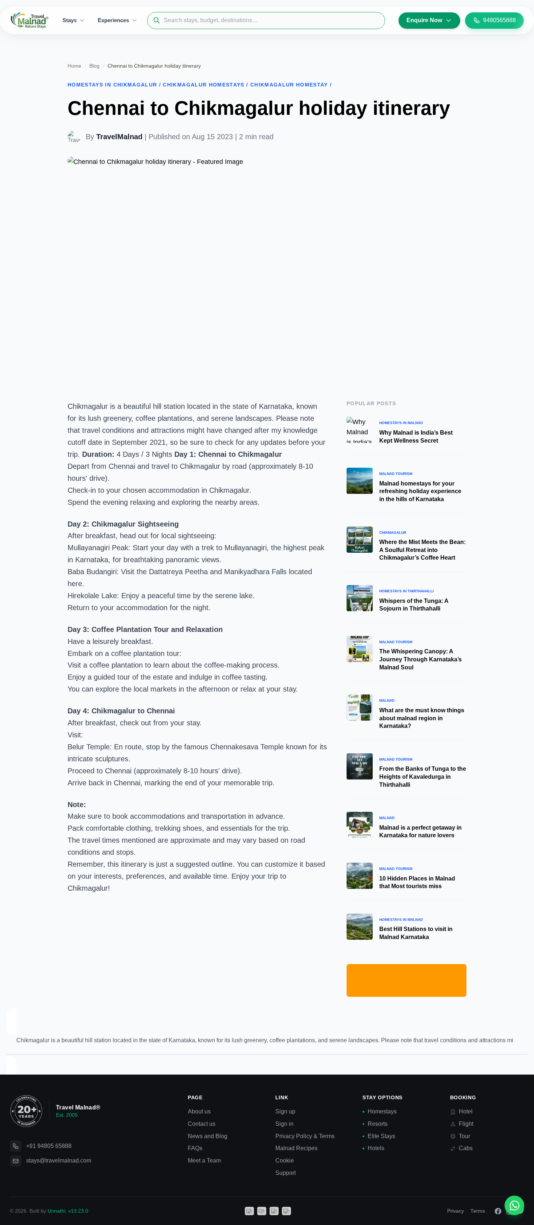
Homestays (382, 1111)
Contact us (201, 1124)
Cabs (466, 1148)
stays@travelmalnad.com (58, 1160)
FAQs (195, 1148)
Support (285, 1173)
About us (199, 1111)
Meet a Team (204, 1160)
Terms (477, 1211)
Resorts (378, 1124)
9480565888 (499, 20)
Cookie (284, 1160)
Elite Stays (381, 1136)
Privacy (455, 1211)
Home (74, 66)
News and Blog (207, 1136)
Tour (464, 1136)
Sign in (284, 1124)
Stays (69, 20)
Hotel (466, 1111)
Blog (94, 66)
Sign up (285, 1111)
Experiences (113, 20)
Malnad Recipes (296, 1148)
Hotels (376, 1148)
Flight (466, 1124)
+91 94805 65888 (49, 1146)
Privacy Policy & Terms (305, 1136)
